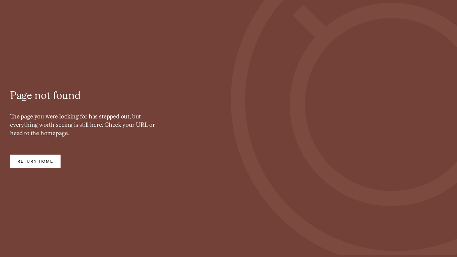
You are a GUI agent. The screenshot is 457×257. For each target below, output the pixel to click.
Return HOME (35, 161)
